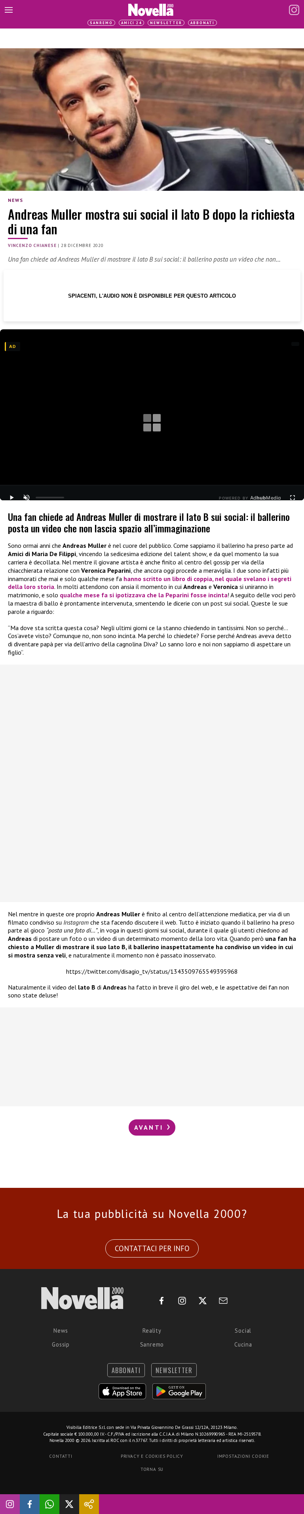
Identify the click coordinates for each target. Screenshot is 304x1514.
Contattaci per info (152, 1248)
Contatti (60, 1456)
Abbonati (202, 23)
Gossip (61, 1344)
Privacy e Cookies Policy (152, 1456)
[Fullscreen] (292, 497)
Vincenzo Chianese (32, 245)
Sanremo (101, 23)
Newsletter (166, 23)
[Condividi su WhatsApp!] (49, 1504)
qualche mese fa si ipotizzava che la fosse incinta (144, 595)
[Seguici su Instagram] (10, 1504)
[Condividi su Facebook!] (30, 1504)
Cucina (243, 1344)
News (15, 200)
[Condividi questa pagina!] (89, 1504)
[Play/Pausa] (11, 497)
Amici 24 (131, 23)
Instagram (76, 922)
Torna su (152, 1469)
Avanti (150, 1127)
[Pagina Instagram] (294, 10)
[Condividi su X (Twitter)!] (69, 1504)
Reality (152, 1330)
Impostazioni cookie (243, 1456)
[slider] (50, 497)
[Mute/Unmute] (26, 497)
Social (243, 1330)
